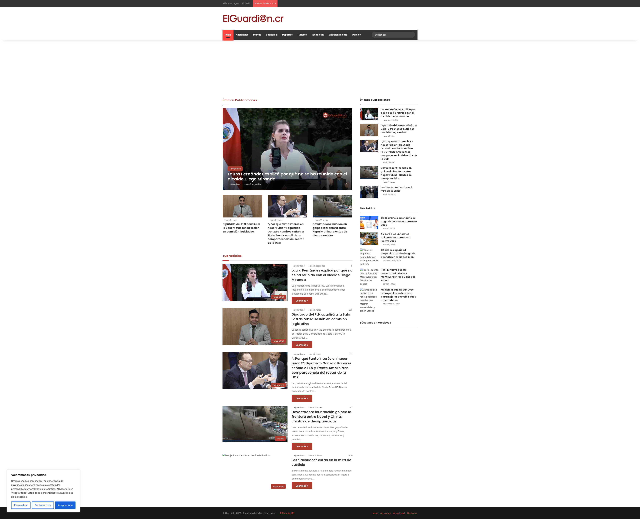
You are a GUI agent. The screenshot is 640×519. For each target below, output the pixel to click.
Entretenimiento (338, 34)
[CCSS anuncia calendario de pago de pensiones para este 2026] (369, 222)
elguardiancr (235, 184)
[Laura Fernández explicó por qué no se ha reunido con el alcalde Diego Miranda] (287, 149)
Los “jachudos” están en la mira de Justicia (397, 189)
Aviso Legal (399, 513)
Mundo (257, 34)
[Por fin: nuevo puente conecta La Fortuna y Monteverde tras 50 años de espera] (369, 277)
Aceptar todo (65, 505)
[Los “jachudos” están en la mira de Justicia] (369, 192)
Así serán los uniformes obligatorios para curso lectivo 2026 (395, 237)
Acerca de (385, 513)
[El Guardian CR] (253, 18)
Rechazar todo (43, 505)
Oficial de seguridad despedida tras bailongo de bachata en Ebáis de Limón (398, 253)
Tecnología (318, 34)
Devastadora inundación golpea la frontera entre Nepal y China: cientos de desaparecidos (330, 229)
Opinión (356, 34)
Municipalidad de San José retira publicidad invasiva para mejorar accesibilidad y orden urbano (398, 295)
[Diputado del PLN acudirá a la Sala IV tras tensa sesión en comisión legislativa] (242, 206)
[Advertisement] (320, 68)
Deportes (287, 34)
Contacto (412, 513)
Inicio (228, 34)
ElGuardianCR (287, 513)
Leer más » (302, 300)
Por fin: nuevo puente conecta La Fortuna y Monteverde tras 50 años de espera (398, 275)
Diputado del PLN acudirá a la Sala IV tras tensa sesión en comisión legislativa (241, 227)
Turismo (302, 34)
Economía (272, 34)
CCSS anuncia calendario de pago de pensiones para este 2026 (399, 221)
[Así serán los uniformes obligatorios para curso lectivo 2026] (369, 238)
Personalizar (21, 505)
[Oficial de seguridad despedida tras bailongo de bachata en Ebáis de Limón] (369, 257)
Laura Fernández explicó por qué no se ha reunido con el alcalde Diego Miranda (322, 275)
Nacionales (242, 34)
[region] (43, 490)
